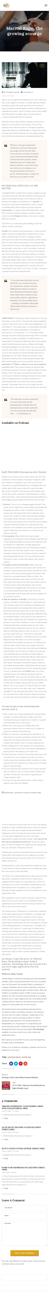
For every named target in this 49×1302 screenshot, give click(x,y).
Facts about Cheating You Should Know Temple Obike (21, 1128)
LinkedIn (33, 1047)
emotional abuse (14, 1057)
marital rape (31, 103)
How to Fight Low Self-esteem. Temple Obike (23, 1149)
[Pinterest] (21, 1064)
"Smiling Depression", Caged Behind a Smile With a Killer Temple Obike (22, 1107)
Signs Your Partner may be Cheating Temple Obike (23, 1169)
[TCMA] (6, 5)
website (5, 1050)
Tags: (4, 1057)
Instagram (25, 1047)
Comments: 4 (28, 92)
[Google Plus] (25, 1064)
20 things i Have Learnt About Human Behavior (20, 1077)
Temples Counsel (12, 92)
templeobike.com (8, 1024)
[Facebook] (11, 1064)
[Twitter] (16, 1064)
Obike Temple (16, 974)
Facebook (16, 1047)
